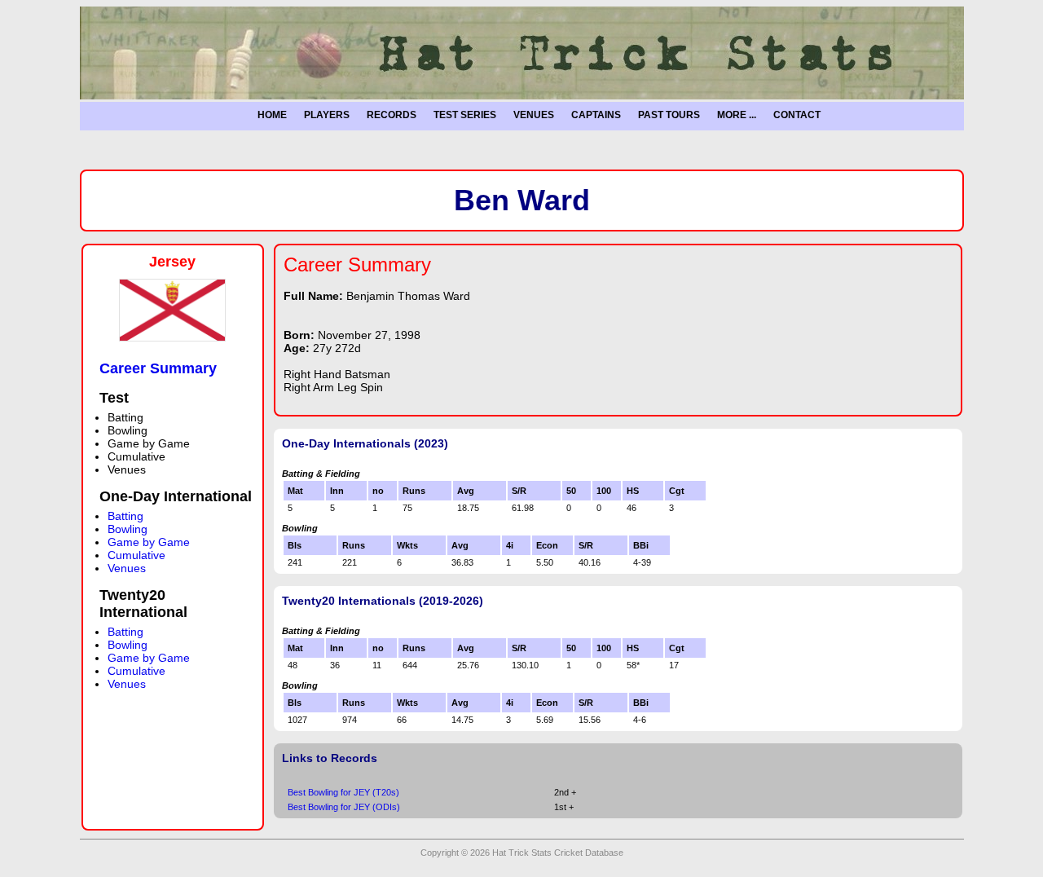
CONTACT (797, 115)
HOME (272, 115)
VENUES (533, 115)
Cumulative (136, 555)
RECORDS (391, 115)
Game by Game (149, 542)
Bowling (127, 528)
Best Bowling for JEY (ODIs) (344, 807)
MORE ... (736, 115)
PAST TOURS (669, 115)
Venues (127, 568)
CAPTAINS (596, 115)
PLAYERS (327, 115)
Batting (125, 515)
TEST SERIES (464, 115)
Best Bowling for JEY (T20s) (343, 792)
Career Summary (158, 368)
